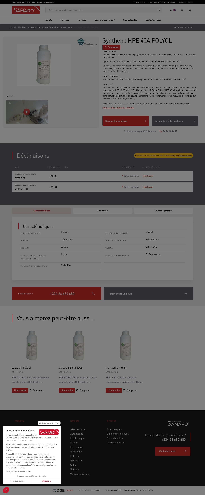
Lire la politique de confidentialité (18, 472)
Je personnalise (17, 481)
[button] (6, 490)
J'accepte (46, 481)
